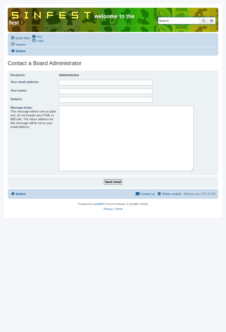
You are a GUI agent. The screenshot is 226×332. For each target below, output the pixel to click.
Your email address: (24, 82)
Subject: (16, 99)
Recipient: (17, 75)
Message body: (21, 107)
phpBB (98, 203)
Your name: (18, 90)
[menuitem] (37, 36)
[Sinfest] (51, 14)
